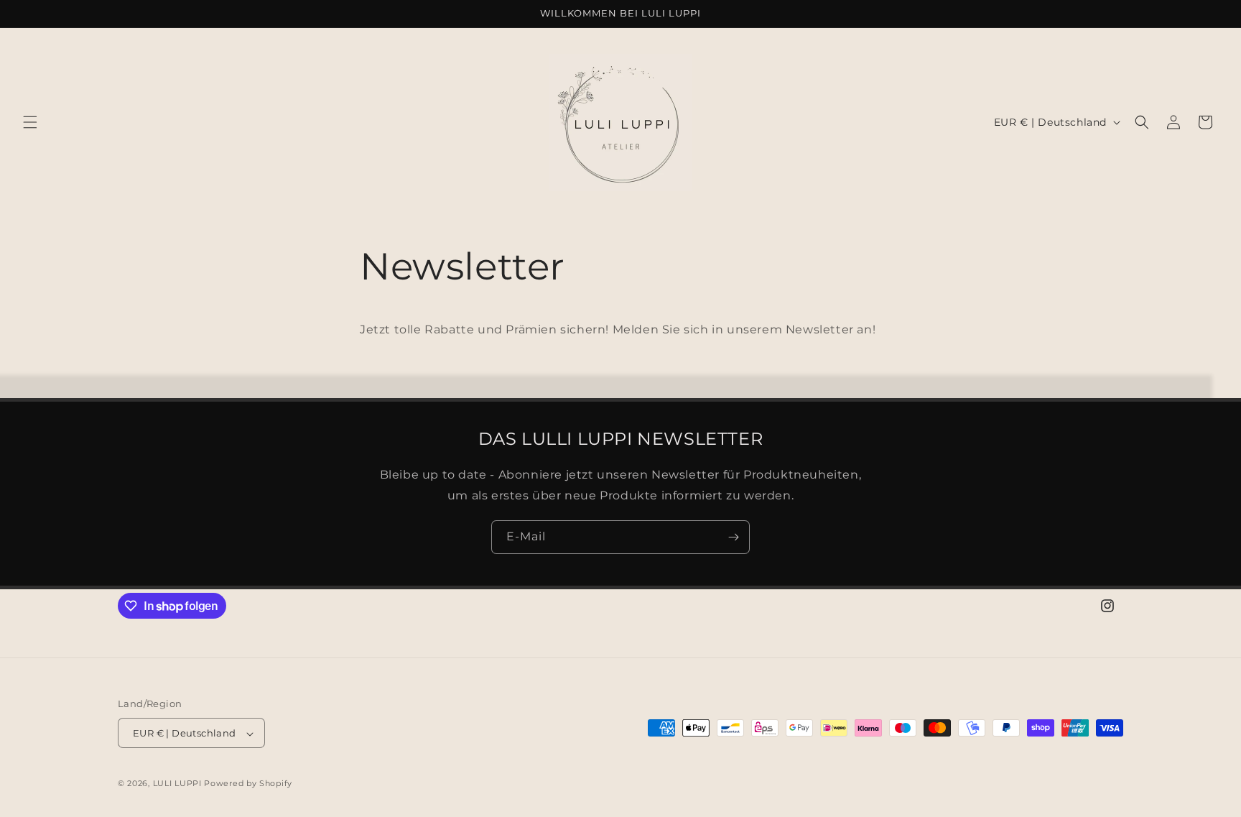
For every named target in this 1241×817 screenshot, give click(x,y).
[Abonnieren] (733, 537)
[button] (30, 122)
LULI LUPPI (177, 784)
